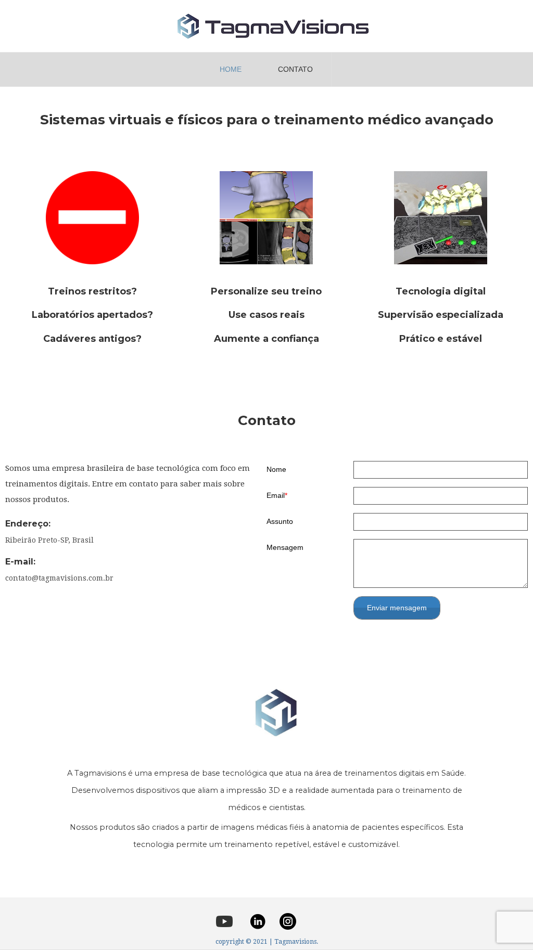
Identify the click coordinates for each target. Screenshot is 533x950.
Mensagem (284, 547)
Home (231, 69)
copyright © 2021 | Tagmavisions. (266, 941)
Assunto (279, 521)
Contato (295, 69)
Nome (276, 469)
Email (275, 495)
